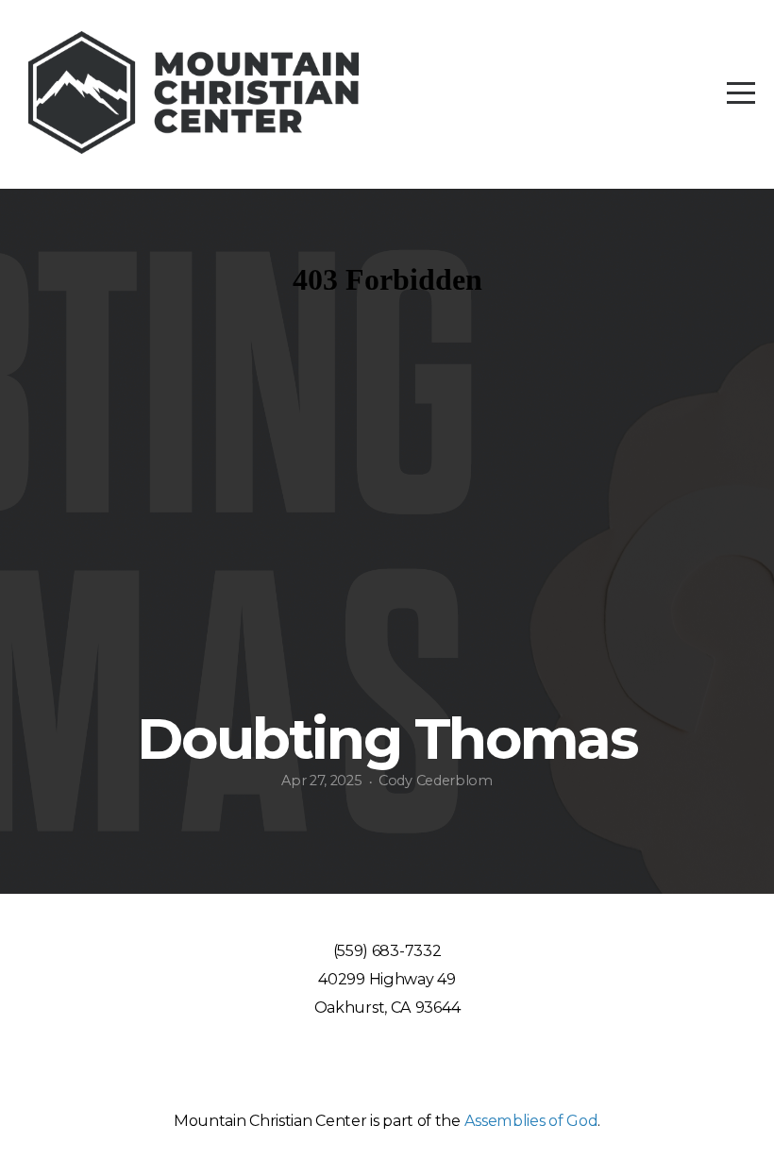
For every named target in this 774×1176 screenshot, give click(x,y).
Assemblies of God (531, 1120)
